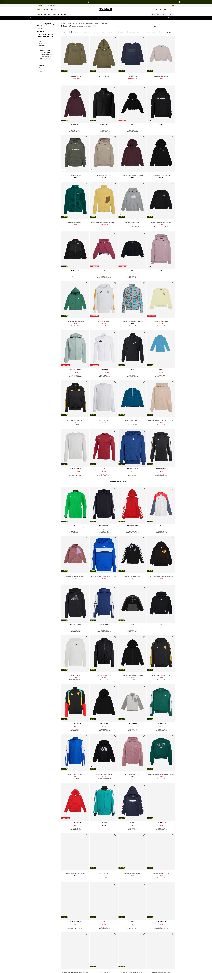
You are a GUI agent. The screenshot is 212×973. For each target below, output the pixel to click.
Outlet (40, 5)
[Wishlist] (170, 9)
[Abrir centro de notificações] (165, 9)
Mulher (39, 9)
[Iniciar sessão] (160, 9)
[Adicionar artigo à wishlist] (87, 38)
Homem (46, 9)
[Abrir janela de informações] (180, 2)
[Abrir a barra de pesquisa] (152, 14)
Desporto (91, 23)
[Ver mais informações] (75, 83)
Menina (69, 23)
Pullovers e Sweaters (101, 23)
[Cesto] (174, 9)
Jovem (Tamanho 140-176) (80, 23)
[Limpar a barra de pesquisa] (174, 14)
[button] (158, 26)
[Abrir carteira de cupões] (156, 9)
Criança (53, 9)
